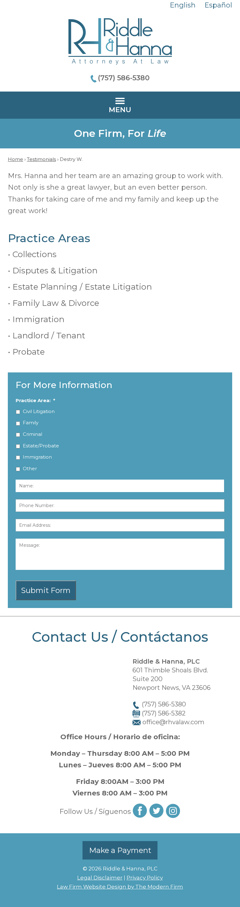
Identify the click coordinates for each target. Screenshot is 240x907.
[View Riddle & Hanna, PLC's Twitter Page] (156, 812)
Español (218, 5)
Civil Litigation (39, 411)
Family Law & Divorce (55, 303)
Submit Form (46, 590)
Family (30, 423)
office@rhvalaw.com (173, 722)
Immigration (38, 319)
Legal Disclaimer (99, 878)
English (183, 5)
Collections (34, 254)
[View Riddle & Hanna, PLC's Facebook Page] (140, 812)
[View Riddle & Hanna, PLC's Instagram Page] (173, 812)
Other (30, 468)
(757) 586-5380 (124, 78)
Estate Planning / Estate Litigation (82, 287)
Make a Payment (120, 850)
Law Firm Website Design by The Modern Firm (120, 887)
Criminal (32, 434)
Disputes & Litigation (55, 271)
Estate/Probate (41, 446)
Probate (28, 352)
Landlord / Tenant (48, 336)
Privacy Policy (145, 878)
